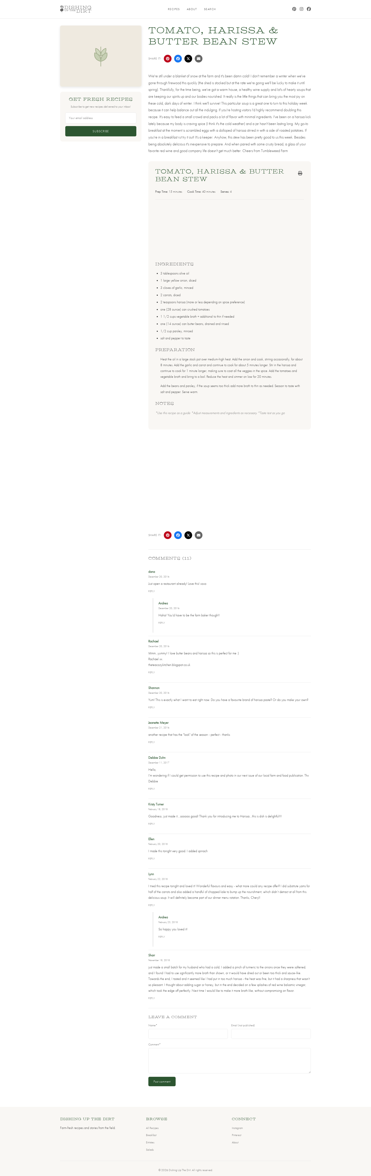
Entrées (150, 1142)
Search (210, 9)
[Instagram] (301, 9)
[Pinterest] (294, 9)
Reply (151, 591)
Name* (152, 1025)
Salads (150, 1150)
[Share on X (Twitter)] (188, 58)
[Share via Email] (198, 58)
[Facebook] (309, 9)
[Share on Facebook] (178, 58)
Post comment (162, 1081)
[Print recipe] (300, 173)
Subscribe (101, 131)
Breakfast (151, 1135)
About (192, 9)
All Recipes (152, 1128)
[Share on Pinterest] (168, 58)
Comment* (154, 1044)
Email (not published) (243, 1025)
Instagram (237, 1128)
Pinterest (236, 1135)
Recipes (174, 9)
